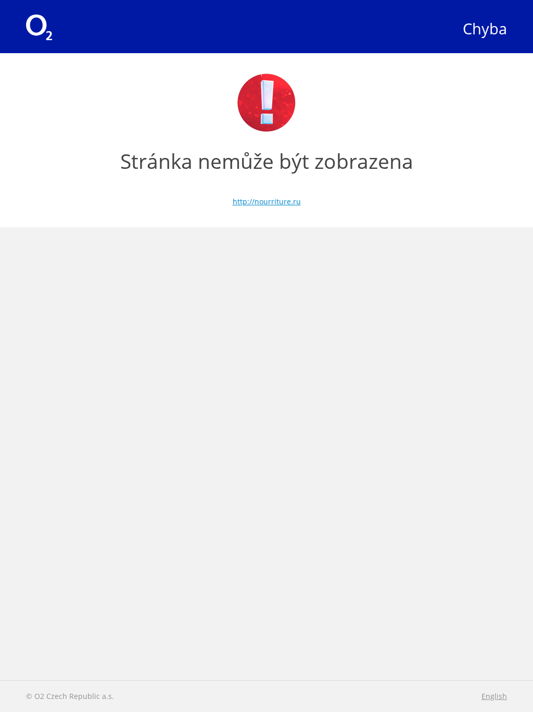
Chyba (485, 28)
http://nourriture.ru (267, 201)
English (494, 696)
